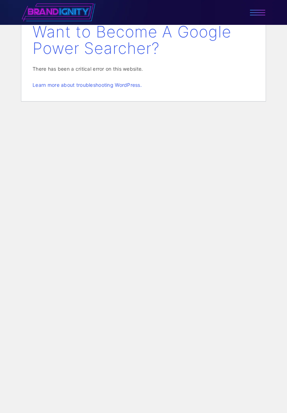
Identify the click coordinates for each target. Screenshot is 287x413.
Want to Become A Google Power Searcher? (132, 40)
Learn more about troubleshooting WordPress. (87, 85)
